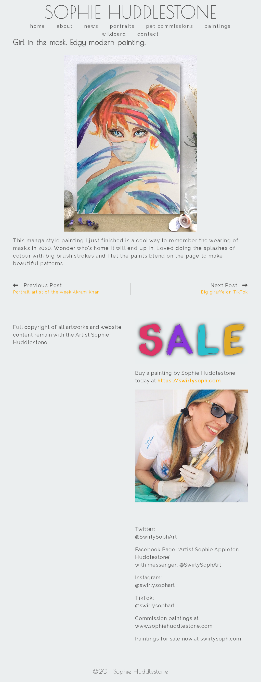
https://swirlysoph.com (189, 381)
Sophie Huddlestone (130, 12)
